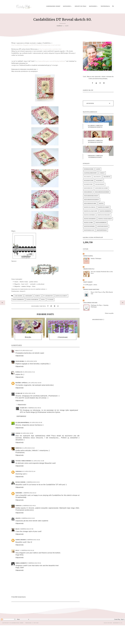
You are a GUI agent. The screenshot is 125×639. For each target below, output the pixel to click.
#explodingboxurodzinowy (91, 199)
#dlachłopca (97, 176)
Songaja (19, 505)
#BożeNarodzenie (88, 169)
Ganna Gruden (21, 539)
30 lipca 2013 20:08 (29, 393)
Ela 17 (18, 350)
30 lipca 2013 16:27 (26, 350)
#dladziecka (107, 176)
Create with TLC (88, 269)
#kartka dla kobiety (103, 207)
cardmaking (28, 295)
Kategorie (67, 6)
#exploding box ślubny (101, 188)
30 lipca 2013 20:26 (36, 422)
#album (98, 169)
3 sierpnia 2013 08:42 (34, 407)
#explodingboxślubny (90, 203)
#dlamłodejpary (99, 184)
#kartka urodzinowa (90, 218)
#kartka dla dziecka (89, 207)
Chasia (18, 433)
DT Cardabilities (48, 295)
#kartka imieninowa (105, 211)
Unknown (19, 492)
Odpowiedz (20, 355)
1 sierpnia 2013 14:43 (33, 482)
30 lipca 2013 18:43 (35, 382)
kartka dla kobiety (61, 295)
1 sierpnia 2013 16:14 (29, 492)
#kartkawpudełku (102, 230)
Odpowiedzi (22, 404)
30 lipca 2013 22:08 (27, 433)
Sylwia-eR (19, 393)
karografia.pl (118, 622)
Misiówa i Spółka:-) (22, 382)
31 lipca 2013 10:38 (38, 460)
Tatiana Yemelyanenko (23, 460)
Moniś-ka (19, 448)
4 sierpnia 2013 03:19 (27, 550)
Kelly (18, 550)
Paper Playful (88, 255)
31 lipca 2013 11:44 (29, 471)
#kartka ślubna (88, 222)
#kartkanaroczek (89, 230)
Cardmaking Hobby (53, 6)
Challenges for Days (90, 302)
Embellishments (21, 563)
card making (18, 295)
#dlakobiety (99, 180)
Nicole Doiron (20, 482)
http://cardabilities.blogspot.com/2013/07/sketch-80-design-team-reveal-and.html (35, 45)
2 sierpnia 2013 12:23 (28, 518)
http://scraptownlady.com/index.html (50, 49)
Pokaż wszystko (109, 313)
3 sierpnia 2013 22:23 (33, 539)
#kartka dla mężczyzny (90, 211)
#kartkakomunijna (89, 226)
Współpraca (105, 6)
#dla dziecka (87, 176)
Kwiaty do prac (80, 6)
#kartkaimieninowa (101, 222)
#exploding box (88, 188)
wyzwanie (50, 299)
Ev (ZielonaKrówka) (22, 422)
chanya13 (37, 295)
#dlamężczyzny (88, 184)
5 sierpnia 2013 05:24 (34, 563)
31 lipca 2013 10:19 (28, 448)
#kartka (101, 203)
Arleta (18, 518)
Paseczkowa (20, 361)
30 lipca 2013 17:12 (29, 372)
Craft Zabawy (88, 282)
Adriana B (19, 471)
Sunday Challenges (96, 258)
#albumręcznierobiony (90, 172)
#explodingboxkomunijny (102, 192)
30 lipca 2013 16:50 (31, 361)
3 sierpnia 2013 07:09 (26, 529)
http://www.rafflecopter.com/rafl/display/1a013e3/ (50, 61)
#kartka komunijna (89, 214)
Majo (17, 529)
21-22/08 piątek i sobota (90, 284)
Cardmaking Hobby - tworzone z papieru (25, 622)
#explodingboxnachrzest (91, 195)
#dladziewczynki (88, 180)
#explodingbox (88, 192)
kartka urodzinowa (32, 299)
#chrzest (102, 172)
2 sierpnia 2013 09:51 (29, 505)
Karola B (19, 372)
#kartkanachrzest (102, 226)
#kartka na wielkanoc (104, 214)
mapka (43, 299)
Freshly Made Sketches (91, 289)
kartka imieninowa (18, 299)
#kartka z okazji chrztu (105, 218)
